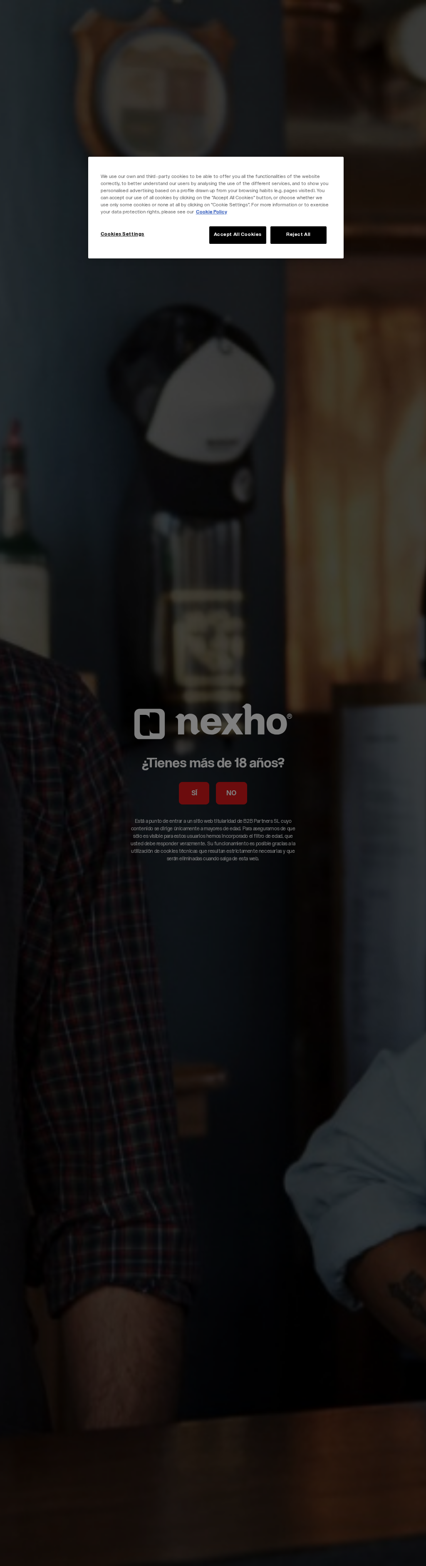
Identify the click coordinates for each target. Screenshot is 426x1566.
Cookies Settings (122, 234)
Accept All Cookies (238, 235)
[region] (216, 207)
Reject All (298, 235)
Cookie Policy (211, 212)
